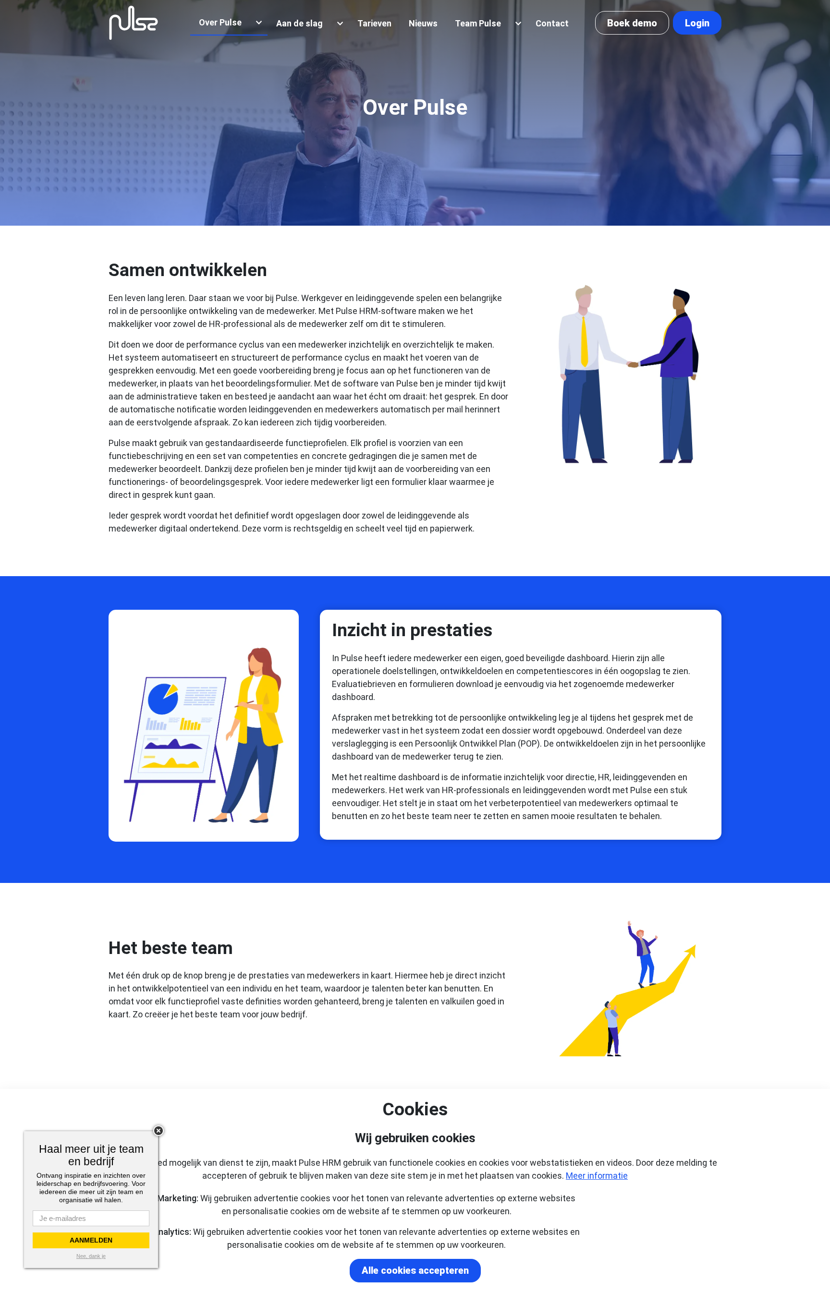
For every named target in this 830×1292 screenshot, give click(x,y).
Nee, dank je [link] (91, 1256)
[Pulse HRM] (134, 23)
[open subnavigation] (259, 23)
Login (697, 23)
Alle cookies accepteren (415, 1270)
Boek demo (632, 23)
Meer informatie (597, 1176)
